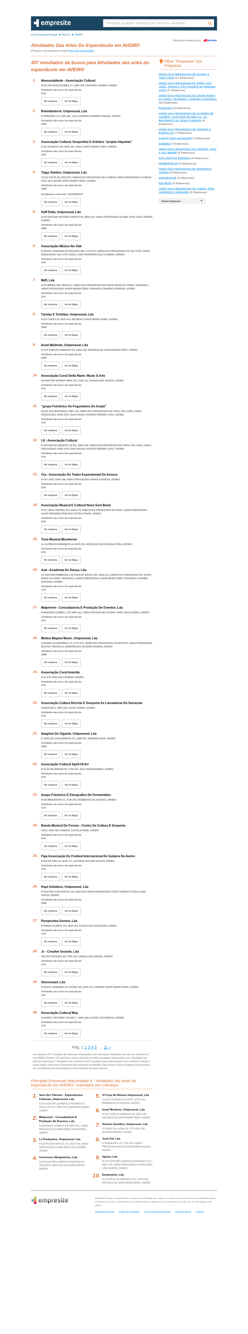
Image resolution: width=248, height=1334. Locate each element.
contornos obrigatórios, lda (58, 1157)
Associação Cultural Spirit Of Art (65, 764)
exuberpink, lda (113, 1174)
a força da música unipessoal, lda (125, 1094)
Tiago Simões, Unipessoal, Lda (64, 172)
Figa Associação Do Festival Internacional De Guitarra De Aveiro (88, 856)
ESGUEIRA (166, 108)
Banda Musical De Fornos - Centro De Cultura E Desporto (83, 825)
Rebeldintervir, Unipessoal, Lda (64, 111)
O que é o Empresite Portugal (157, 1211)
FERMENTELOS (168, 163)
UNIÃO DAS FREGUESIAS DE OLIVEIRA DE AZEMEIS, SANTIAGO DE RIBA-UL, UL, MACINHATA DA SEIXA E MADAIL (186, 117)
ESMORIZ (165, 144)
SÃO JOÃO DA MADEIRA (174, 158)
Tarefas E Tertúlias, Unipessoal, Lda (67, 314)
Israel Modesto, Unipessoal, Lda (64, 345)
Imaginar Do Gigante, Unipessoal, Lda (68, 733)
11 (106, 1047)
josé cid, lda (111, 1138)
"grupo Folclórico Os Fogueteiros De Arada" (73, 406)
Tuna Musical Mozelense (59, 539)
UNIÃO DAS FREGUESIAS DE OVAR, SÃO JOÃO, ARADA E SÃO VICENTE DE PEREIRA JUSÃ (187, 87)
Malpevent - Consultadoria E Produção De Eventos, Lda (82, 607)
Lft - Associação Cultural (59, 440)
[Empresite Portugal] (52, 26)
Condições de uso (183, 1211)
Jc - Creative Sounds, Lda (60, 951)
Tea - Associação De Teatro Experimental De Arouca (79, 474)
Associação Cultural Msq (59, 1012)
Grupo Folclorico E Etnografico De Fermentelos (76, 795)
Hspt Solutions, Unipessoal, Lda (64, 886)
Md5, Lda (47, 280)
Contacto (200, 1211)
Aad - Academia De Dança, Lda (63, 570)
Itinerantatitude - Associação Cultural (68, 80)
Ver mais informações (82, 50)
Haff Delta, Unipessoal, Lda (61, 212)
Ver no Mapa (71, 101)
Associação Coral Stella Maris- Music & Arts (73, 375)
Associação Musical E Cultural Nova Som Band (76, 505)
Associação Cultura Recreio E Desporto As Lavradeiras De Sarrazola (91, 703)
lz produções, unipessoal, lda (59, 1139)
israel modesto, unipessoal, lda (123, 1109)
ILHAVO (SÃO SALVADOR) (175, 138)
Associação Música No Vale (61, 246)
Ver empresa (50, 101)
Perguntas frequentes (105, 1211)
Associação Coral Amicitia (60, 672)
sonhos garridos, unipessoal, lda (125, 1124)
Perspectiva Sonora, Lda (59, 921)
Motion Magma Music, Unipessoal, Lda (69, 638)
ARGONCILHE (168, 178)
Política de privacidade (129, 1211)
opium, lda (109, 1156)
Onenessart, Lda (53, 982)
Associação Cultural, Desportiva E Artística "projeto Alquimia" (86, 141)
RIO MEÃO (165, 183)
